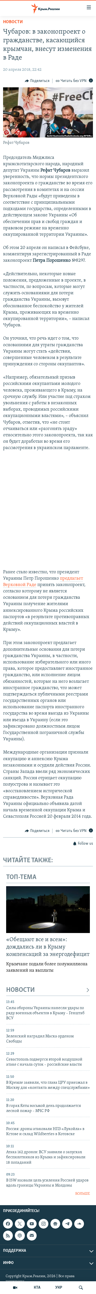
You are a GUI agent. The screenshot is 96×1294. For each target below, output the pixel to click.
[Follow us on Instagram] (43, 1224)
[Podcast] (20, 1236)
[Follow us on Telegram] (67, 1224)
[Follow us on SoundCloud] (79, 1224)
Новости (13, 22)
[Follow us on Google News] (55, 1224)
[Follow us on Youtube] (32, 1224)
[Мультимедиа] (15, 1287)
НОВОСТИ (20, 990)
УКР (58, 1288)
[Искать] (81, 1287)
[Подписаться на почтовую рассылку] (32, 1236)
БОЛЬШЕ (82, 1194)
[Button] (37, 81)
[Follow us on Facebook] (8, 1224)
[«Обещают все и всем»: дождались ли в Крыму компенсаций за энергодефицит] (48, 909)
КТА (37, 1288)
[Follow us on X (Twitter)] (20, 1224)
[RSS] (8, 1236)
